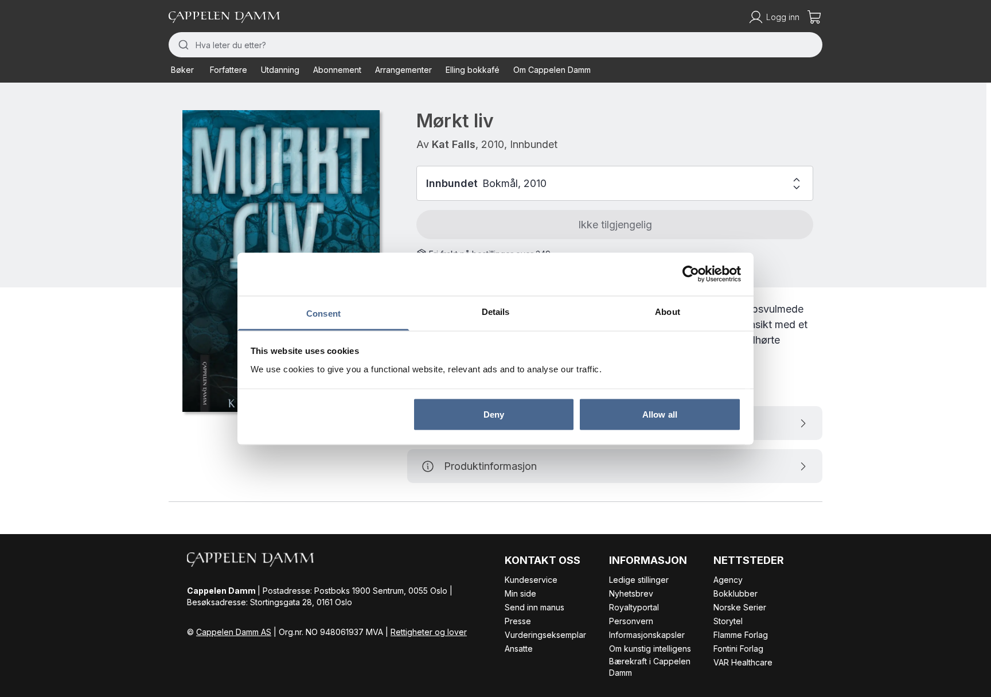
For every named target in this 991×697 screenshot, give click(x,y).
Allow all (659, 414)
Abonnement (337, 70)
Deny (493, 414)
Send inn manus (534, 607)
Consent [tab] (323, 313)
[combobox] (495, 44)
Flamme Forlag (740, 635)
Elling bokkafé (473, 70)
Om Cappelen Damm (552, 70)
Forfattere (228, 70)
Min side (520, 593)
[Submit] (182, 44)
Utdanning (280, 70)
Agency (728, 580)
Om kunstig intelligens (650, 648)
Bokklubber (735, 593)
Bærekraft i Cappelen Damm (649, 666)
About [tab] (667, 311)
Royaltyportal (634, 607)
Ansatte (519, 648)
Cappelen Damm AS (233, 632)
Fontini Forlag (738, 648)
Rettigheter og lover (429, 632)
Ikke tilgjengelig (615, 225)
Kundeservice (531, 580)
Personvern (631, 621)
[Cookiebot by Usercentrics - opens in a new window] (691, 274)
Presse (518, 621)
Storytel (728, 621)
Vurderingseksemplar (545, 635)
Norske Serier (739, 607)
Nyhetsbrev (631, 593)
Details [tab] (496, 311)
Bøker (182, 70)
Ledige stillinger (639, 580)
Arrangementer (403, 70)
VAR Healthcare (742, 662)
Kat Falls (453, 144)
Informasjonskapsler (647, 635)
